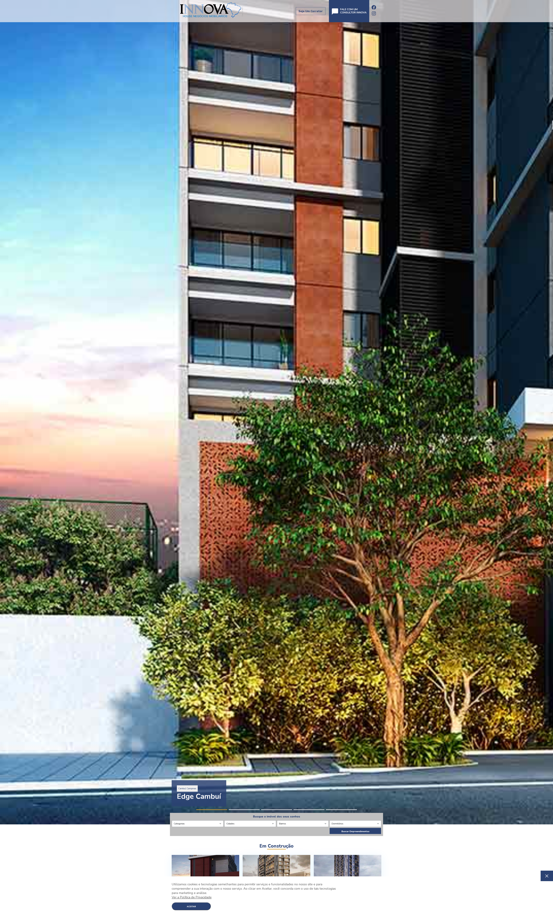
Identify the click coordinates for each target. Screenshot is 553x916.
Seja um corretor (311, 11)
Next (551, 412)
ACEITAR (191, 906)
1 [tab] (211, 809)
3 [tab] (276, 809)
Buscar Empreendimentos (355, 831)
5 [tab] (341, 809)
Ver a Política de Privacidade (192, 897)
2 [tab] (244, 809)
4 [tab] (308, 809)
